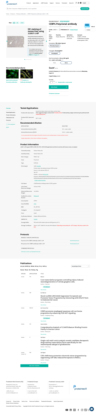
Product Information (11, 115)
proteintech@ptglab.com (12, 392)
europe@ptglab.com (32, 392)
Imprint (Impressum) (58, 401)
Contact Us (8, 401)
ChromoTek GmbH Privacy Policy (13, 406)
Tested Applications (10, 112)
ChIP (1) (44, 266)
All (14, 22)
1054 (35, 203)
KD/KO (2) (27, 266)
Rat (30, 270)
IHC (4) (36, 266)
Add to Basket (54, 87)
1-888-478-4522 (10, 391)
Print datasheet (11, 124)
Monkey (33, 270)
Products (13, 14)
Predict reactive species (40, 180)
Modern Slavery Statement (12, 403)
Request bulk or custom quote (65, 82)
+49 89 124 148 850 (53, 391)
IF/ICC (22, 22)
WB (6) (32, 266)
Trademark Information (46, 401)
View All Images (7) (34, 55)
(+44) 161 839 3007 (32, 391)
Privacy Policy (16, 401)
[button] (92, 409)
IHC (17, 22)
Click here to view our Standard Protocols (30, 251)
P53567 (35, 219)
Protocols (8, 120)
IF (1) (40, 266)
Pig (37, 270)
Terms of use (24, 401)
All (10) (22, 266)
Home (7, 14)
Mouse (26, 270)
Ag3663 (39, 166)
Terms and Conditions (34, 401)
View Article (43, 289)
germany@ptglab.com (54, 392)
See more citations (34, 365)
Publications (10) (10, 117)
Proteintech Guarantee (54, 93)
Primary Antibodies (21, 14)
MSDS (7, 127)
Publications (64, 29)
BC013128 (45, 174)
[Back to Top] (87, 409)
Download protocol (74, 240)
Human (22, 270)
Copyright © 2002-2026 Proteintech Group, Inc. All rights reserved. (38, 406)
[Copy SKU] (63, 60)
